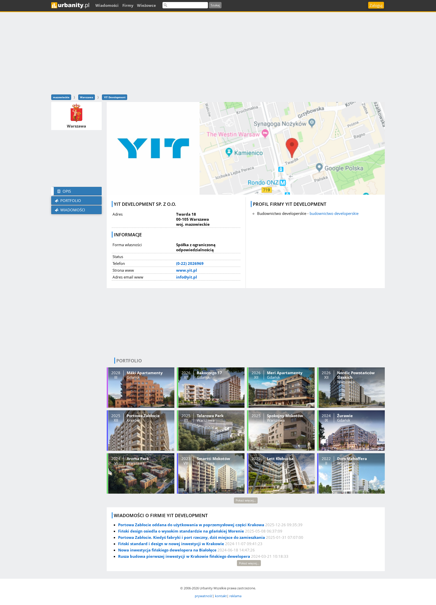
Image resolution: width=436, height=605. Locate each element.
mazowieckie (61, 97)
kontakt (221, 596)
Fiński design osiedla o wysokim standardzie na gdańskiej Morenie (181, 531)
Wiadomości (72, 209)
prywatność (203, 596)
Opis (66, 191)
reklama (235, 596)
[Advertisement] (218, 52)
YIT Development (114, 97)
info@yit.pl (186, 277)
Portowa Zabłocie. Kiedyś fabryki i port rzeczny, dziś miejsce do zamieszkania (191, 537)
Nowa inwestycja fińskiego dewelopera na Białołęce (167, 549)
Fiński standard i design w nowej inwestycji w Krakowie (171, 543)
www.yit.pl (186, 270)
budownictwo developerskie (334, 213)
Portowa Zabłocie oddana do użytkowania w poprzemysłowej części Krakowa (191, 524)
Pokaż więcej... (246, 500)
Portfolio (70, 200)
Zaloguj (376, 5)
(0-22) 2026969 (190, 263)
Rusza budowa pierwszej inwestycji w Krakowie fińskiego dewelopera (184, 556)
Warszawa (86, 97)
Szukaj (215, 5)
